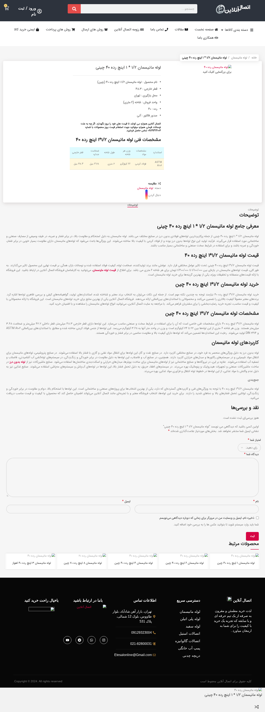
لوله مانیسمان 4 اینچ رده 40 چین (133, 563)
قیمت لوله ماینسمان (104, 270)
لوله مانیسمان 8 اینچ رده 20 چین (83, 563)
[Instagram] (104, 640)
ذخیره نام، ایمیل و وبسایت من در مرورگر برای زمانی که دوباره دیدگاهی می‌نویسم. (206, 518)
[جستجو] (74, 8)
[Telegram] (79, 640)
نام (256, 501)
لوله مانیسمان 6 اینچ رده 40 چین (185, 563)
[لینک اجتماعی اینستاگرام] (146, 195)
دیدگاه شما (251, 454)
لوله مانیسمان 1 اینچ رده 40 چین (236, 563)
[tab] (132, 205)
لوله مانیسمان (238, 57)
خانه (254, 57)
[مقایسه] (257, 707)
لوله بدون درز (17, 362)
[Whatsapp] (91, 640)
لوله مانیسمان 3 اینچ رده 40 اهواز (31, 563)
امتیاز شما (254, 440)
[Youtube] (67, 640)
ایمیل (126, 501)
